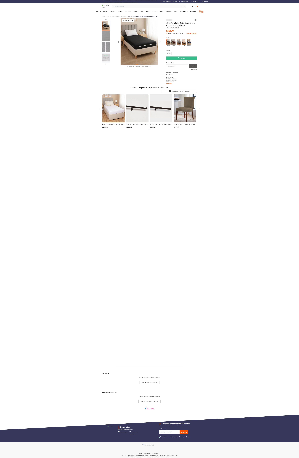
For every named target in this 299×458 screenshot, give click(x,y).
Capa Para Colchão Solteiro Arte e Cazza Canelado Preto (143, 16)
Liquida (201, 11)
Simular (193, 66)
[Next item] (106, 64)
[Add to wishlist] (195, 20)
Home (103, 16)
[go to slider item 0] (106, 26)
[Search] (184, 6)
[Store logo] (106, 6)
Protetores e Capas (121, 16)
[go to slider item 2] (106, 47)
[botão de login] (192, 6)
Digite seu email (163, 428)
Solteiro (169, 53)
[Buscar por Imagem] (181, 6)
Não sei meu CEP (194, 69)
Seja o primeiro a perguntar (149, 401)
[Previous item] (102, 1)
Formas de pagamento (191, 33)
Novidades (98, 11)
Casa (108, 16)
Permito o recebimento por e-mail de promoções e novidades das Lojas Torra (175, 437)
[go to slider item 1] (106, 36)
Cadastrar (184, 432)
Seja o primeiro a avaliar (149, 382)
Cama (113, 16)
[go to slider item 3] (106, 57)
